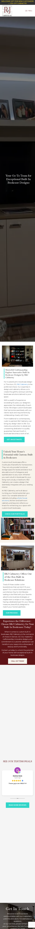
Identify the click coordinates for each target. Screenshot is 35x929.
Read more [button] (17, 792)
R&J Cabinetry (22, 384)
